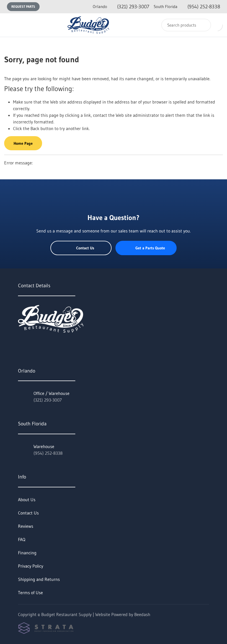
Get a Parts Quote (150, 247)
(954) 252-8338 (187, 7)
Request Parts (23, 6)
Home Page (23, 143)
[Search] (203, 25)
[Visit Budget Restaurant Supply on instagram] (43, 345)
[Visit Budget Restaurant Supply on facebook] (32, 345)
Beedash (142, 614)
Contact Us (85, 247)
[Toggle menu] (9, 25)
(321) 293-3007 (121, 7)
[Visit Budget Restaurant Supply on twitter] (20, 345)
